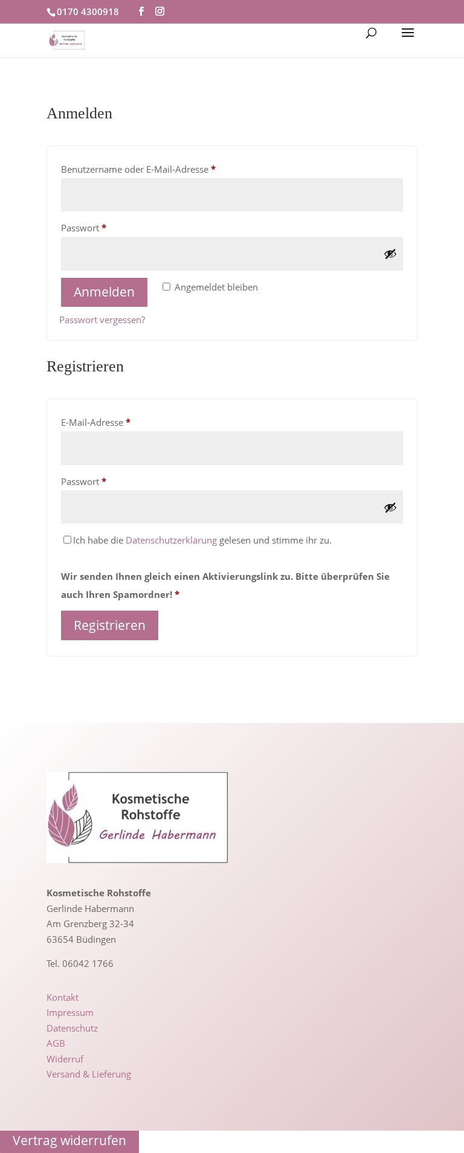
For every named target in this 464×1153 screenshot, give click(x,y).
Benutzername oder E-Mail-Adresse (162, 168)
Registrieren (110, 625)
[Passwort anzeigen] (390, 253)
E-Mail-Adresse (120, 422)
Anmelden (104, 291)
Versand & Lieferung (89, 1074)
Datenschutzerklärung (171, 540)
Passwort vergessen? (102, 319)
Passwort (108, 227)
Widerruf (65, 1059)
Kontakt (63, 997)
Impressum (70, 1012)
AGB (56, 1043)
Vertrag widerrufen (69, 1140)
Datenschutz (72, 1028)
